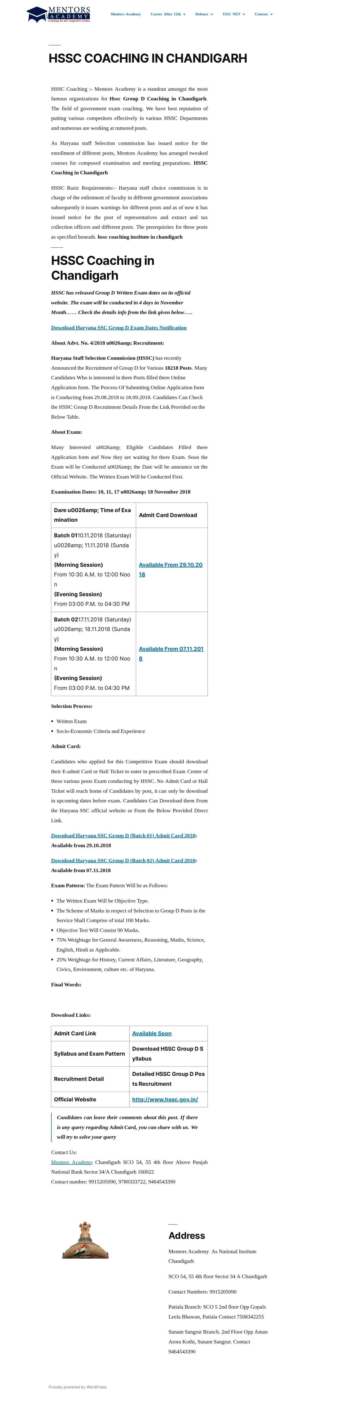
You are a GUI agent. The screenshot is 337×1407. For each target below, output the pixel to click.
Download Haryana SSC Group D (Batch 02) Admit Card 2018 (123, 860)
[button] (168, 14)
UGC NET (231, 14)
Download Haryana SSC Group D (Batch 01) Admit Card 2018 (123, 835)
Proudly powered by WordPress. (78, 1387)
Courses (261, 14)
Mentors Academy (126, 14)
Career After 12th (166, 14)
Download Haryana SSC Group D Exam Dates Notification (119, 327)
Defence (201, 14)
